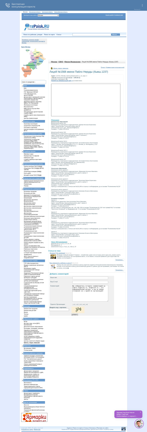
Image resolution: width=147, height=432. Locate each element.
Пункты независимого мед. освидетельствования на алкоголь (34, 246)
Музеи (26, 312)
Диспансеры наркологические (33, 206)
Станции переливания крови (33, 252)
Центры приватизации (31, 118)
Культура (27, 306)
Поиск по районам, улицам (32, 34)
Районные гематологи (30, 249)
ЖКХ (25, 86)
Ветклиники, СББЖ (30, 348)
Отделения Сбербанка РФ (32, 125)
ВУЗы (25, 321)
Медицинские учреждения (32, 189)
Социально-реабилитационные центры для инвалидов (33, 280)
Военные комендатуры (31, 384)
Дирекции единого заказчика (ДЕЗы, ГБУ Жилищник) (32, 102)
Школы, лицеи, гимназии (60, 68)
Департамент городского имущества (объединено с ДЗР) (33, 371)
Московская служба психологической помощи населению (31, 270)
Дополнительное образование (33, 326)
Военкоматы (28, 382)
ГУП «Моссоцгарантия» (31, 263)
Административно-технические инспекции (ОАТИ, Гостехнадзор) (34, 356)
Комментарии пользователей (115, 67)
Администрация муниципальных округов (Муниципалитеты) (34, 181)
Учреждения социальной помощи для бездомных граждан (34, 294)
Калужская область (47, 12)
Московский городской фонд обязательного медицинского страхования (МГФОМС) (33, 223)
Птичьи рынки (28, 350)
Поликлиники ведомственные (33, 226)
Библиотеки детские (30, 310)
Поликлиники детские (30, 231)
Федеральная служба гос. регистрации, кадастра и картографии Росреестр (31, 376)
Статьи (58, 34)
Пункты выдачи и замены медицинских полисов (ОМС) (32, 240)
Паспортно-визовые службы (33, 134)
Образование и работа (31, 319)
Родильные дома (29, 251)
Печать (103, 67)
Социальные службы (30, 261)
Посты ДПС (27, 173)
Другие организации (30, 402)
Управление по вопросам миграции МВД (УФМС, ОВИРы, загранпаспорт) (33, 147)
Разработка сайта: (27, 429)
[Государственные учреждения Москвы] (37, 31)
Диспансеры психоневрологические (31, 213)
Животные (27, 346)
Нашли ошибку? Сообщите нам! (114, 15)
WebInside (37, 429)
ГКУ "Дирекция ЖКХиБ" (31, 92)
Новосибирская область (60, 12)
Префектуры (28, 184)
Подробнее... (120, 260)
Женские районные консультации (34, 216)
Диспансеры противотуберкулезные (31, 210)
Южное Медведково (72, 62)
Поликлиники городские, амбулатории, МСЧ (31, 228)
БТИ (25, 88)
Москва (54, 62)
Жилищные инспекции (31, 105)
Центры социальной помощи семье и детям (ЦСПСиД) (33, 302)
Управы (26, 186)
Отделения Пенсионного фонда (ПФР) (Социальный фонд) (34, 273)
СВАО (60, 62)
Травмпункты (28, 254)
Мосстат (26, 405)
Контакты (93, 428)
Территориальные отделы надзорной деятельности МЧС (33, 387)
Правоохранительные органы (33, 164)
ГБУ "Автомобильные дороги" (33, 359)
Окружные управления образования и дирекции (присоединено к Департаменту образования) (33, 332)
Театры (26, 314)
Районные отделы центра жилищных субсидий (32, 277)
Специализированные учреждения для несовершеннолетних (31, 287)
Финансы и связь (29, 121)
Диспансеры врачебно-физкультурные (31, 200)
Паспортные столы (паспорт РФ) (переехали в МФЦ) (34, 137)
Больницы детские (29, 193)
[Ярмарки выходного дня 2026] (33, 417)
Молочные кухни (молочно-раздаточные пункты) (32, 218)
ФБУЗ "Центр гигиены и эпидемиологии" (31, 257)
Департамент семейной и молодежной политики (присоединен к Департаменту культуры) (33, 395)
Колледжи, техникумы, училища (33, 328)
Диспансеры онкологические (32, 208)
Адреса (69, 428)
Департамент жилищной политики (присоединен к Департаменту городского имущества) (34, 98)
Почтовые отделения (30, 127)
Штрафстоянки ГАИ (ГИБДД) (32, 175)
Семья (26, 391)
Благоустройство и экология (33, 353)
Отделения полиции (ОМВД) (32, 171)
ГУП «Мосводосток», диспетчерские (30, 94)
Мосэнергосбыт (28, 106)
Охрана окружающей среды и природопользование (33, 364)
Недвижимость (29, 368)
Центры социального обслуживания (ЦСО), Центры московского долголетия (33, 298)
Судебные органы (29, 151)
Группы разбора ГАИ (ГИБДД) (33, 166)
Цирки (26, 316)
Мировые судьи (28, 154)
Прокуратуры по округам (31, 155)
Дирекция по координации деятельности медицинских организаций (32, 196)
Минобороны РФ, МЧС (31, 380)
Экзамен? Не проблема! (57, 253)
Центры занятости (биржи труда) (34, 341)
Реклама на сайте (102, 428)
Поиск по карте (49, 34)
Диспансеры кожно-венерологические (30, 203)
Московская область (34, 12)
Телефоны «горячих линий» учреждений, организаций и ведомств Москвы (33, 41)
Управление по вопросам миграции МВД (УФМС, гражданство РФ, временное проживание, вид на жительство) (34, 141)
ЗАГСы (26, 399)
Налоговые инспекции (30, 124)
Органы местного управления (33, 178)
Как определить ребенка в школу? (61, 263)
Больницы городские (30, 191)
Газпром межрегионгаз (31, 90)
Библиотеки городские (31, 308)
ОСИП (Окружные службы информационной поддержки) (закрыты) (33, 338)
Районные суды (29, 157)
